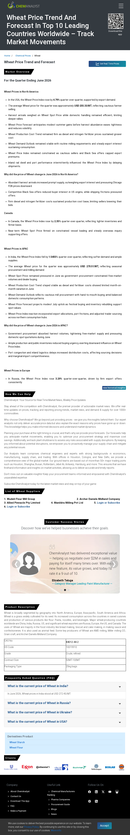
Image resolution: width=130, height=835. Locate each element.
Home (7, 55)
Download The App (19, 801)
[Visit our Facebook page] (89, 791)
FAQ (12, 806)
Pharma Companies (60, 799)
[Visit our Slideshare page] (117, 791)
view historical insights (114, 388)
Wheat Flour (16, 747)
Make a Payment (18, 811)
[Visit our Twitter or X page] (103, 791)
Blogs (54, 809)
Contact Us (15, 796)
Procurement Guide (60, 804)
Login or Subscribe (108, 502)
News (54, 814)
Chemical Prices (23, 55)
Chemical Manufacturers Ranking (61, 793)
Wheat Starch (17, 742)
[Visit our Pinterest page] (89, 801)
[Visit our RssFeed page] (96, 801)
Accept (104, 825)
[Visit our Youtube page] (110, 791)
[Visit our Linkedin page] (96, 791)
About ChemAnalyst (20, 791)
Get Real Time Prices (109, 64)
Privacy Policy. (31, 827)
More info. (56, 830)
